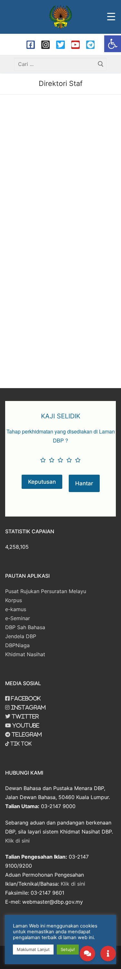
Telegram (26, 734)
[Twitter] (60, 45)
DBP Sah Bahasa (25, 627)
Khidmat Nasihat (25, 654)
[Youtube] (75, 45)
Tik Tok (20, 743)
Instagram (27, 707)
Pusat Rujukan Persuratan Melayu (45, 591)
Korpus (13, 600)
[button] (112, 43)
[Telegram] (90, 45)
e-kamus (15, 609)
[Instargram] (45, 45)
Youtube (25, 725)
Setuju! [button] (68, 949)
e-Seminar (17, 618)
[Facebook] (30, 45)
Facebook (25, 698)
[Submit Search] (100, 64)
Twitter (24, 716)
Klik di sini (17, 840)
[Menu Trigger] (110, 16)
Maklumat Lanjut (33, 949)
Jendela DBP (20, 636)
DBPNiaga (17, 645)
